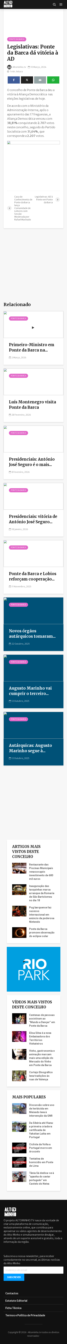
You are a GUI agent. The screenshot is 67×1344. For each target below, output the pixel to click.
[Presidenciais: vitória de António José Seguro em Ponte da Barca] (33, 496)
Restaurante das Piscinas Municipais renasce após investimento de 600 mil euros (41, 871)
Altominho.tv (19, 67)
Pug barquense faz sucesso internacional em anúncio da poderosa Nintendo (41, 914)
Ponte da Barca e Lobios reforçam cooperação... (32, 576)
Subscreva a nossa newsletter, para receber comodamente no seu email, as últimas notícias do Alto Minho (32, 1260)
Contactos (11, 1293)
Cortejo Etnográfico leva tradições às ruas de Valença (41, 1076)
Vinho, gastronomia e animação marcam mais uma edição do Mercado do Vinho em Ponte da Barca (42, 1058)
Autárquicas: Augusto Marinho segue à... (30, 748)
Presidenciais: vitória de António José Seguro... (33, 519)
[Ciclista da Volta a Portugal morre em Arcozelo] (19, 1147)
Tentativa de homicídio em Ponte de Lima (41, 1162)
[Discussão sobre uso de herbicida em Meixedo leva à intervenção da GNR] (19, 1108)
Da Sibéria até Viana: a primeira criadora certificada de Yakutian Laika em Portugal (41, 1130)
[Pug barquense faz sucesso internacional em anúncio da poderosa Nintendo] (19, 910)
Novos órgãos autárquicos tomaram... (32, 633)
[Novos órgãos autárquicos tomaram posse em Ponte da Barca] (33, 610)
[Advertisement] (33, 265)
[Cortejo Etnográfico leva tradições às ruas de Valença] (19, 1075)
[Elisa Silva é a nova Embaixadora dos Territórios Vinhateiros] (19, 1036)
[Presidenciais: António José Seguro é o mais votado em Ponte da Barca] (33, 438)
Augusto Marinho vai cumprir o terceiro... (30, 691)
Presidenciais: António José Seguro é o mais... (32, 462)
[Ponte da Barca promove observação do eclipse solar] (19, 932)
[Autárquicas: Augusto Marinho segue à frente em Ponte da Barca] (33, 725)
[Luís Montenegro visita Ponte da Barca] (33, 381)
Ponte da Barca (16, 39)
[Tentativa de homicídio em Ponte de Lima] (19, 1161)
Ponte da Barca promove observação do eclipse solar (41, 933)
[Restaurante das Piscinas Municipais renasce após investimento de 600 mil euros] (19, 867)
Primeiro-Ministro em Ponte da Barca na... (31, 347)
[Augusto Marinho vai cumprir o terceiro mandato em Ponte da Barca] (33, 667)
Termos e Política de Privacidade (25, 1315)
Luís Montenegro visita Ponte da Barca (32, 404)
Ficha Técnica (13, 1308)
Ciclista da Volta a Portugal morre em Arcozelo (40, 1148)
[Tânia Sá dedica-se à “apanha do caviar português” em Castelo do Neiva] (19, 1176)
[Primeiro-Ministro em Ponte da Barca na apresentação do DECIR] (33, 324)
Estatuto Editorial (16, 1300)
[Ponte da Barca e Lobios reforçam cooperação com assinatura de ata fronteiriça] (33, 553)
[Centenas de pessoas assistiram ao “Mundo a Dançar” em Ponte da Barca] (19, 1018)
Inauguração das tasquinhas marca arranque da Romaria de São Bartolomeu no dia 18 (41, 893)
